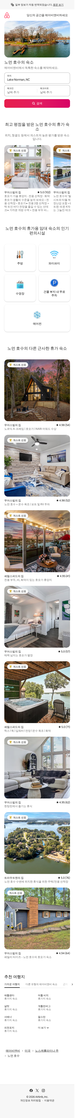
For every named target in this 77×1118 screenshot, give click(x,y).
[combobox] (37, 80)
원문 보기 (58, 4)
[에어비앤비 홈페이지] (7, 15)
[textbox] (20, 92)
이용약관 (49, 1100)
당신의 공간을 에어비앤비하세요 (47, 15)
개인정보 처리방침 (30, 1100)
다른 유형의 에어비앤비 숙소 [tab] (41, 984)
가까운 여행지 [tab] (12, 984)
